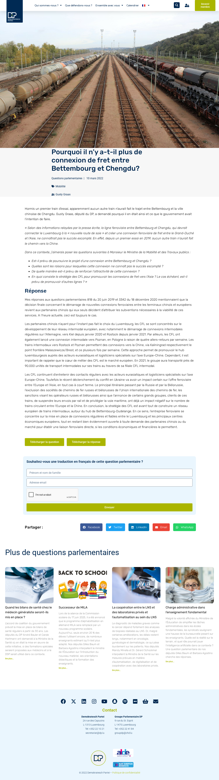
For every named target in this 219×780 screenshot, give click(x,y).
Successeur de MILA (73, 607)
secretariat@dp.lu (95, 733)
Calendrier (132, 5)
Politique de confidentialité (126, 772)
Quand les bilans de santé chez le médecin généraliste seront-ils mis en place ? (28, 612)
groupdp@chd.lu (123, 733)
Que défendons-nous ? (78, 5)
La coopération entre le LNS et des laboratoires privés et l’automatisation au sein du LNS (134, 612)
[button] (91, 527)
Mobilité (60, 186)
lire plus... (9, 658)
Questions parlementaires (66, 178)
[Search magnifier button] (177, 5)
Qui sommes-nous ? (46, 5)
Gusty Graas (63, 194)
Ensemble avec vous (107, 5)
